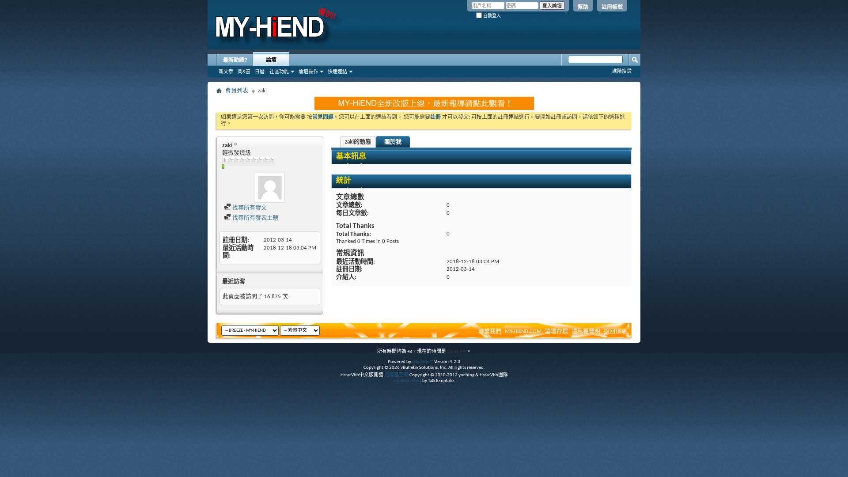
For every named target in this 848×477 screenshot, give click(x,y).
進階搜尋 (622, 71)
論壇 (271, 60)
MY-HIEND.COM (523, 331)
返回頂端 (615, 331)
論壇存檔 (556, 331)
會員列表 (236, 91)
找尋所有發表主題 (254, 218)
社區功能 (279, 71)
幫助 (583, 7)
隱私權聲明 (586, 331)
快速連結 (337, 71)
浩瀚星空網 (396, 375)
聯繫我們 (489, 331)
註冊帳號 (612, 7)
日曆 (260, 71)
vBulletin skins (407, 381)
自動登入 (491, 15)
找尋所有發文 (249, 208)
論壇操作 (308, 71)
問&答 (244, 71)
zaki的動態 (358, 142)
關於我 (392, 142)
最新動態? (235, 60)
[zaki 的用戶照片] (270, 187)
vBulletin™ (422, 362)
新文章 (226, 71)
